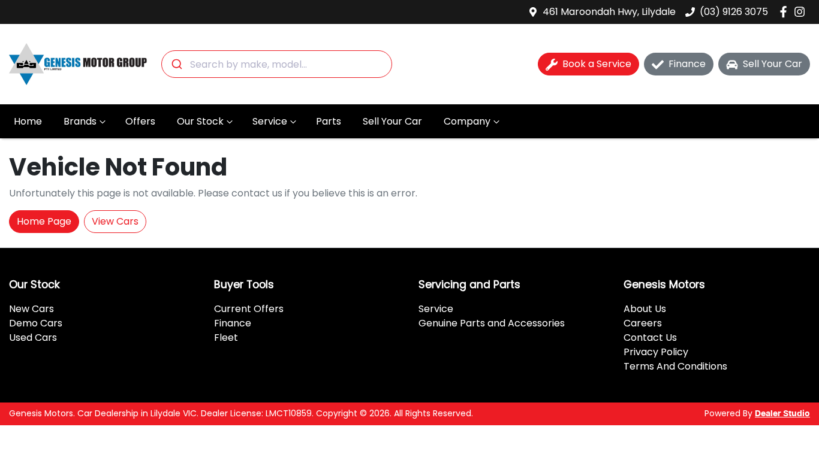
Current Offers (249, 309)
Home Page (44, 221)
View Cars (115, 221)
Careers (643, 323)
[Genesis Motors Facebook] (786, 11)
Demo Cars (35, 323)
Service (269, 121)
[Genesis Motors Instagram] (802, 11)
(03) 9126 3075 (734, 12)
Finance (687, 64)
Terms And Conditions (675, 366)
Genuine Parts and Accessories (491, 323)
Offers (140, 121)
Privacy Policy (656, 352)
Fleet (226, 337)
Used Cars (33, 337)
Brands (80, 121)
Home (28, 121)
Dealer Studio (782, 414)
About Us (645, 309)
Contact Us (650, 337)
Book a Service (596, 64)
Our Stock (200, 121)
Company (467, 121)
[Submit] (176, 64)
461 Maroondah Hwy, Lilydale (609, 12)
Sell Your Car (392, 121)
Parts (328, 121)
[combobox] (276, 64)
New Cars (31, 309)
